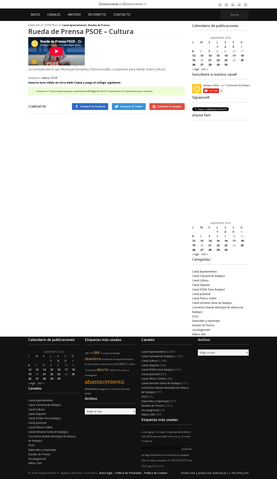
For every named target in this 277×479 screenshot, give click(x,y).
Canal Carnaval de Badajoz (208, 276)
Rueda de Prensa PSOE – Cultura (81, 31)
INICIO (35, 14)
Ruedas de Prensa (99, 25)
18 (242, 55)
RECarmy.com (240, 473)
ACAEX (88, 393)
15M (111, 370)
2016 (122, 364)
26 (193, 64)
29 (218, 64)
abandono (93, 358)
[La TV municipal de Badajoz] (111, 4)
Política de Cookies (155, 473)
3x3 (111, 364)
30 (225, 64)
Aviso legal (105, 473)
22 (218, 60)
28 (209, 64)
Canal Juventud (201, 294)
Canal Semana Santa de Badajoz (212, 303)
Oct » (204, 69)
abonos (105, 364)
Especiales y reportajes (206, 320)
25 (242, 60)
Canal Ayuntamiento (74, 25)
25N (87, 353)
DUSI (195, 316)
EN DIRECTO (97, 14)
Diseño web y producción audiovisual (203, 473)
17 (234, 55)
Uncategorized (201, 330)
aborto (102, 369)
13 (201, 55)
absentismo (91, 389)
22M (116, 364)
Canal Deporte (201, 285)
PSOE (54, 78)
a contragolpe (148, 432)
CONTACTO (121, 14)
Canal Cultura (200, 280)
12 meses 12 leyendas (119, 389)
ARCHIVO (74, 14)
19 (193, 60)
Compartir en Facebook (92, 106)
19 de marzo (120, 370)
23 (225, 60)
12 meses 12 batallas (110, 353)
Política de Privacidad (128, 473)
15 (218, 55)
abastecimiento (104, 381)
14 (209, 55)
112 (91, 353)
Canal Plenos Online (204, 298)
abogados (103, 389)
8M (96, 352)
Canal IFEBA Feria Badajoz (208, 289)
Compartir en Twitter (131, 106)
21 (209, 60)
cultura (45, 78)
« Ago (195, 69)
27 (201, 64)
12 (193, 55)
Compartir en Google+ (170, 106)
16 (225, 55)
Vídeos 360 (199, 334)
